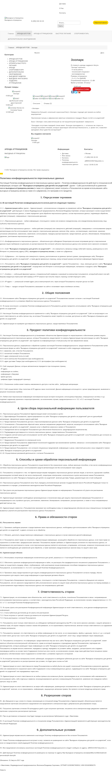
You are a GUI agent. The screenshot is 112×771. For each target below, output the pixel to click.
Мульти (37, 53)
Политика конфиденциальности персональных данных (70, 162)
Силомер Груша (16, 110)
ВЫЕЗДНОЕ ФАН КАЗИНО (18, 78)
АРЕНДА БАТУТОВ (23, 33)
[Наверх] (1, 173)
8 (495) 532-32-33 (37, 21)
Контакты (62, 13)
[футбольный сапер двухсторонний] (16, 98)
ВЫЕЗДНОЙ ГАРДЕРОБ (17, 76)
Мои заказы (66, 156)
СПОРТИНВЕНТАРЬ (81, 33)
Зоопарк (34, 140)
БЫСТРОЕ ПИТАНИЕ (63, 33)
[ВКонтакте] (72, 92)
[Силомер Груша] (16, 108)
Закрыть (3, 770)
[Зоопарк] (35, 138)
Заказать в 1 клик (82, 89)
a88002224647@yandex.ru (94, 161)
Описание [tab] (36, 103)
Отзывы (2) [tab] (48, 103)
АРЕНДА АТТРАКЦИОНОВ (43, 33)
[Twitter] (75, 92)
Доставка (62, 4)
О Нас (61, 8)
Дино (102, 53)
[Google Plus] (79, 92)
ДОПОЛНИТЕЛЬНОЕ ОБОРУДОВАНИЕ (22, 39)
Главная (11, 33)
